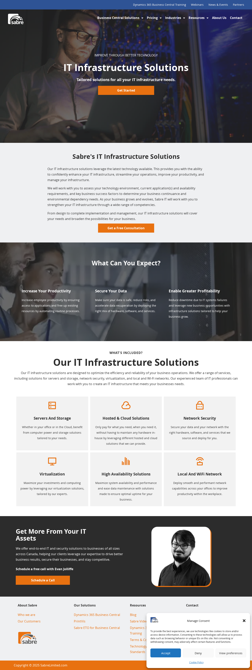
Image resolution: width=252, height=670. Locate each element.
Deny (198, 653)
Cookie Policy (196, 662)
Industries (173, 18)
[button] (244, 621)
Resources (197, 18)
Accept (165, 653)
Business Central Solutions (118, 18)
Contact (236, 18)
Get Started (126, 90)
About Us (219, 18)
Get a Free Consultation (126, 228)
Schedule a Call (43, 580)
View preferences (230, 653)
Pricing (152, 18)
